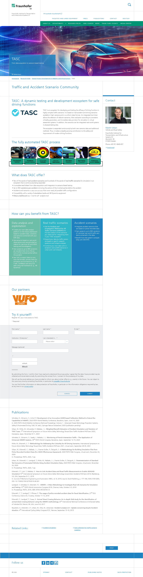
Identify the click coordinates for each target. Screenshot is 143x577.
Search (129, 4)
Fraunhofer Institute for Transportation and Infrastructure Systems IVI (23, 14)
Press (85, 18)
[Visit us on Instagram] (56, 563)
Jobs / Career (88, 23)
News (97, 23)
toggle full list (67, 341)
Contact (113, 18)
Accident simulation (49, 528)
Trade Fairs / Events (110, 23)
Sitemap (46, 572)
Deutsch (126, 18)
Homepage (15, 78)
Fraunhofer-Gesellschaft (52, 13)
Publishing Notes (95, 572)
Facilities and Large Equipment (65, 18)
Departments (58, 23)
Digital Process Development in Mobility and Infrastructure (51, 78)
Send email (110, 147)
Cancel (67, 393)
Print (112, 548)
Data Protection (124, 572)
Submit (90, 393)
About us (46, 23)
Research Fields (74, 23)
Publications (99, 18)
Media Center (125, 23)
